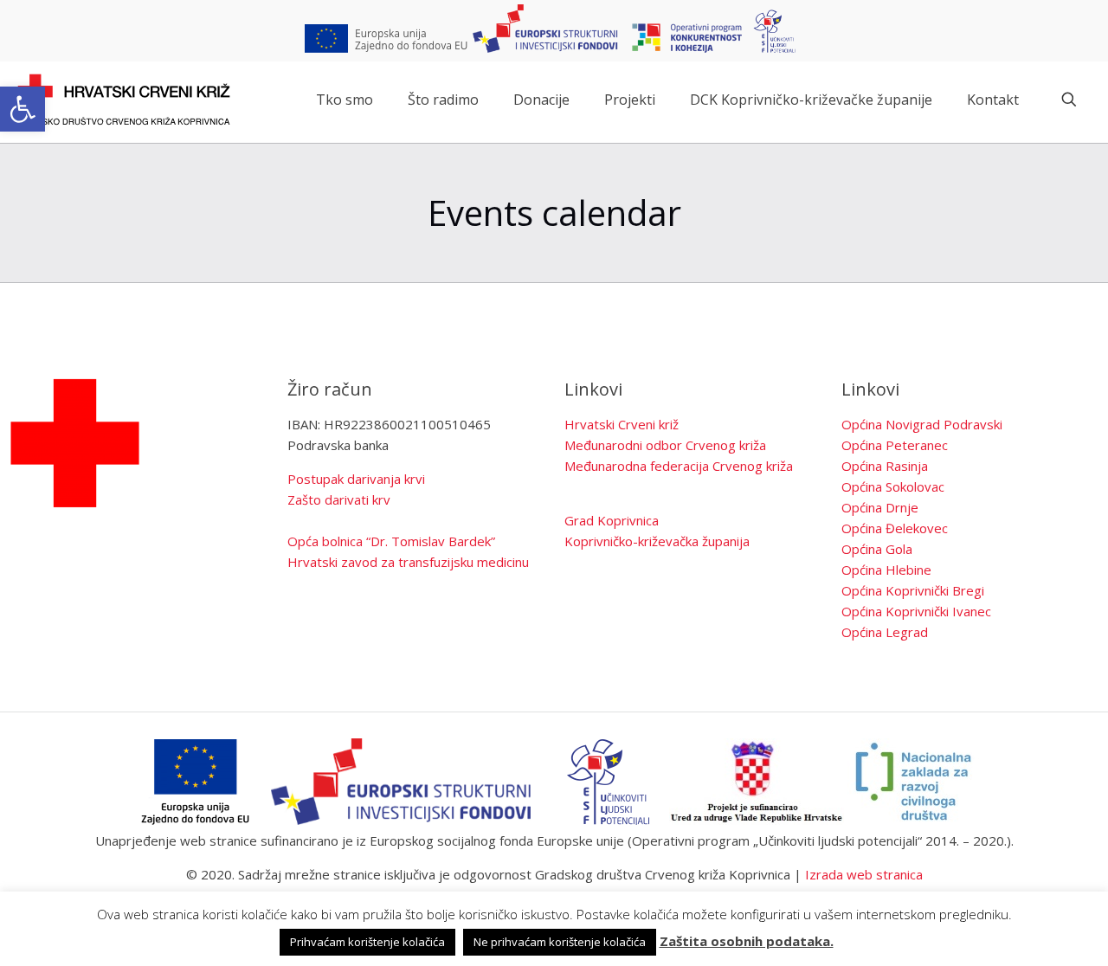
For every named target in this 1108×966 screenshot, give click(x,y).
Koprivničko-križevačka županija (657, 541)
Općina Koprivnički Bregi (912, 590)
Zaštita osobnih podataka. (747, 941)
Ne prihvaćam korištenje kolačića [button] (559, 942)
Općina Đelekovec (894, 528)
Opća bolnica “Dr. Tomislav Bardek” (391, 541)
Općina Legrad (884, 632)
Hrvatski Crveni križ (621, 424)
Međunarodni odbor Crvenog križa (665, 445)
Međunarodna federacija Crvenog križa (678, 465)
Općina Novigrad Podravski (921, 424)
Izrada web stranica (864, 874)
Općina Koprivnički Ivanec (916, 611)
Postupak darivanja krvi (356, 478)
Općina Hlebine (886, 569)
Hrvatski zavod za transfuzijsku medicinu (408, 561)
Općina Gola (876, 548)
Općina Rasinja (884, 465)
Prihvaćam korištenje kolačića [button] (367, 942)
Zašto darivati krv (338, 499)
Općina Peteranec (894, 445)
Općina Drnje (879, 507)
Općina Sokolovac (892, 486)
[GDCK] (123, 99)
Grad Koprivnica (611, 520)
